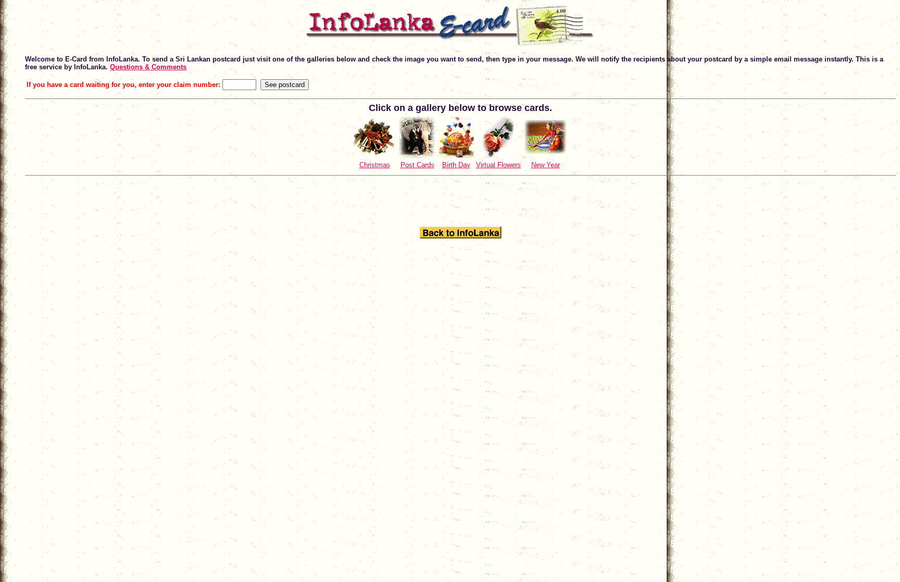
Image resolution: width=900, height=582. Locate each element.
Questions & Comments (148, 67)
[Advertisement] (460, 200)
